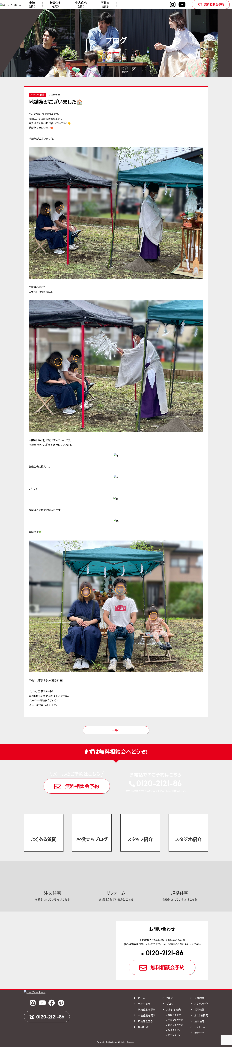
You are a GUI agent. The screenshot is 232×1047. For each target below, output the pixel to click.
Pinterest (61, 1002)
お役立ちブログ (91, 839)
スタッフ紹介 (140, 839)
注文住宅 (199, 1021)
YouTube (181, 4)
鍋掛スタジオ (174, 1030)
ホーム (141, 998)
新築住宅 (55, 4)
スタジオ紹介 (188, 839)
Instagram (172, 4)
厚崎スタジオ (174, 1014)
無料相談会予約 (214, 4)
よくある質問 (44, 839)
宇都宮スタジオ (175, 1020)
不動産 (105, 4)
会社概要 (199, 998)
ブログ (169, 1003)
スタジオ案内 (173, 1009)
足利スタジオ (174, 1035)
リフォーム (199, 1027)
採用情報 (199, 1009)
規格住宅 (199, 1032)
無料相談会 (144, 1027)
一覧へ (116, 730)
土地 (32, 4)
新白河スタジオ (175, 1025)
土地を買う (144, 1003)
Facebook (51, 1002)
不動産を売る (145, 1021)
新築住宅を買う (146, 1009)
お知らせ (171, 998)
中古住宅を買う (146, 1015)
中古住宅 (81, 4)
